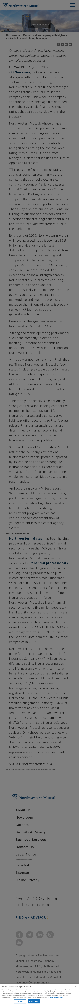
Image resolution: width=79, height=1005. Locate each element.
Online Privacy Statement (55, 997)
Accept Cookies (34, 1001)
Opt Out (20, 1001)
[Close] (76, 987)
